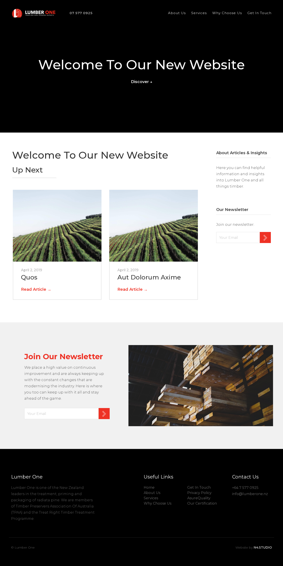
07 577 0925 (81, 13)
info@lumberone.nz (250, 494)
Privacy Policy (199, 493)
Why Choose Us (227, 13)
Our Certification (202, 503)
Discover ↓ (141, 81)
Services (199, 13)
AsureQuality (198, 498)
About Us (177, 13)
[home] (34, 13)
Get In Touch (259, 13)
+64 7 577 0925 (245, 488)
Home (149, 487)
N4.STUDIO (263, 547)
